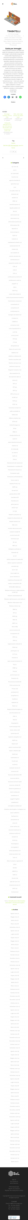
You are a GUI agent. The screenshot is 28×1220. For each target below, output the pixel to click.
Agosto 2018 (13, 1120)
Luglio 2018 (14, 1123)
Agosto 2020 (14, 1051)
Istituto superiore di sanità (14, 559)
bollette (14, 239)
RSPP (13, 740)
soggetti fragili (14, 799)
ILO (14, 511)
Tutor (14, 857)
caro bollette (14, 252)
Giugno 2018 (13, 1127)
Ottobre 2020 (13, 1044)
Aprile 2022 (14, 982)
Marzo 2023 (14, 948)
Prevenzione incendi (13, 681)
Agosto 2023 (14, 930)
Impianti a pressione (14, 514)
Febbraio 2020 (14, 1068)
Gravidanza (14, 497)
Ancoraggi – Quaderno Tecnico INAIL (7, 115)
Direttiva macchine (14, 359)
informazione (14, 145)
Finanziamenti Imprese (14, 469)
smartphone (14, 795)
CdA (14, 270)
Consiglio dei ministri (13, 314)
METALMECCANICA (14, 587)
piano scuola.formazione (14, 661)
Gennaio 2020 (14, 1072)
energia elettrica (14, 435)
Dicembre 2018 (14, 1106)
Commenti (14, 45)
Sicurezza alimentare (13, 774)
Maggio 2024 (14, 917)
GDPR (13, 487)
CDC (14, 273)
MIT (14, 613)
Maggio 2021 (13, 1020)
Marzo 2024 (14, 923)
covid (14, 332)
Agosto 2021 (13, 1010)
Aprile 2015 (14, 1161)
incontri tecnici (14, 535)
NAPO (13, 623)
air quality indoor (14, 190)
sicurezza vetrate (14, 785)
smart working (13, 792)
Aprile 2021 (14, 1023)
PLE (14, 664)
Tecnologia (14, 843)
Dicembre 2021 (14, 996)
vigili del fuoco (14, 881)
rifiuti (14, 719)
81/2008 (11, 36)
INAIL (20, 39)
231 (14, 170)
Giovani (14, 490)
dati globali (14, 345)
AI (14, 187)
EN (14, 428)
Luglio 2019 (14, 1082)
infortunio (13, 538)
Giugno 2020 (14, 1054)
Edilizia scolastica (13, 418)
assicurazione (14, 214)
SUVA (13, 840)
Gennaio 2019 (14, 1103)
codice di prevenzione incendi (14, 297)
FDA (14, 459)
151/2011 (14, 166)
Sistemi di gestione (14, 788)
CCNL (14, 266)
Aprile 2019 (14, 1092)
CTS (14, 342)
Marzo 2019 (14, 1096)
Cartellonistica (14, 259)
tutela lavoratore (16, 43)
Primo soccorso (14, 685)
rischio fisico (14, 733)
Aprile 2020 (14, 1061)
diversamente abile (14, 376)
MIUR (13, 616)
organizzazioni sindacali (14, 644)
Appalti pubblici (14, 208)
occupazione (13, 633)
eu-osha (14, 452)
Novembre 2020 (13, 1041)
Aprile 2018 (14, 1134)
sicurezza (13, 771)
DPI (9, 145)
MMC (14, 619)
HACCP (13, 507)
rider (14, 716)
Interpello (14, 552)
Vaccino (14, 878)
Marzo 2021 (14, 1027)
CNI (14, 287)
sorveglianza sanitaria (13, 805)
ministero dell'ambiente (14, 595)
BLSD (14, 235)
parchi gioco (14, 650)
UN (14, 864)
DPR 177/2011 (14, 394)
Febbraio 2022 (14, 989)
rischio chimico (14, 730)
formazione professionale (11, 39)
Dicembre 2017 (14, 1147)
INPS (14, 545)
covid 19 (13, 335)
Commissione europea (14, 301)
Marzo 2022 (14, 985)
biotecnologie (14, 232)
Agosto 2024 (14, 913)
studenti (14, 836)
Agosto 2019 (13, 1079)
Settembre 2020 (14, 1048)
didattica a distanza (14, 356)
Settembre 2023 (14, 927)
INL (14, 542)
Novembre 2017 (14, 1151)
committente (14, 304)
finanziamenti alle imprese (14, 463)
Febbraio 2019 (14, 1099)
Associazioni (14, 218)
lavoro (13, 569)
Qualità (14, 699)
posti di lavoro (14, 675)
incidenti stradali (14, 531)
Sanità (13, 754)
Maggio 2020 (13, 1058)
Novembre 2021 (14, 999)
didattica (13, 352)
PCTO (14, 654)
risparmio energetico (13, 737)
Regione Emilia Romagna (13, 709)
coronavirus (13, 325)
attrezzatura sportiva (14, 221)
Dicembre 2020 (14, 1037)
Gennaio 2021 (14, 1034)
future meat (14, 480)
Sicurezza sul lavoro (13, 781)
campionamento (14, 246)
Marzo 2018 (14, 1137)
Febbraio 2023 (14, 951)
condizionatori (14, 311)
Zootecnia (14, 892)
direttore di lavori (14, 366)
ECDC (14, 404)
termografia (14, 847)
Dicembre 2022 (14, 958)
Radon (14, 706)
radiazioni (14, 702)
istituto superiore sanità (14, 562)
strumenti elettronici (14, 830)
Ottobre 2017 (14, 1154)
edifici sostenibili (14, 411)
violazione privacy (14, 885)
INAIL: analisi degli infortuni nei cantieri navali (18, 115)
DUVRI (13, 397)
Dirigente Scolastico (13, 370)
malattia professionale (14, 580)
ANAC (14, 201)
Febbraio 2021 (13, 1030)
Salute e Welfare (13, 750)
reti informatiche (13, 712)
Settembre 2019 (14, 1075)
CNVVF (14, 290)
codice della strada (14, 294)
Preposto (13, 678)
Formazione (19, 37)
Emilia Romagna (14, 425)
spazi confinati (14, 812)
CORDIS (14, 321)
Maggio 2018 (13, 1130)
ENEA (14, 432)
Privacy (14, 688)
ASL (14, 211)
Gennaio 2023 (14, 954)
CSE (10, 37)
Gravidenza (14, 500)
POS (14, 671)
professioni (14, 692)
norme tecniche (14, 630)
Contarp (14, 318)
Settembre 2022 (14, 965)
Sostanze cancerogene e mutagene (13, 809)
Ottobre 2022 (14, 961)
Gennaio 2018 (13, 1144)
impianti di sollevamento (14, 518)
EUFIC (14, 456)
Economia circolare (14, 407)
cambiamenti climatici (14, 242)
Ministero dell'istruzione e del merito (14, 599)
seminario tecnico (14, 768)
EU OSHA (13, 449)
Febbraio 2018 (14, 1141)
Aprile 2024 (14, 920)
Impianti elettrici (13, 521)
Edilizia (13, 37)
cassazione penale (13, 263)
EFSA (13, 421)
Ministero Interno (13, 606)
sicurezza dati (14, 778)
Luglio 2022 (14, 972)
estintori (14, 445)
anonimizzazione (14, 204)
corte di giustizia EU (14, 328)
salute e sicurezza (12, 41)
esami (14, 438)
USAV (14, 874)
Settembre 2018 (13, 1116)
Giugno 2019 (14, 1085)
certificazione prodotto (14, 277)
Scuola (13, 761)
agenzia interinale (14, 180)
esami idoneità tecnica (14, 442)
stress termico (14, 826)
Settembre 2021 (14, 1006)
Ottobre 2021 (14, 1003)
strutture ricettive (14, 833)
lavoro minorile (14, 576)
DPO (14, 390)
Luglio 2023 (14, 934)
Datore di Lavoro (13, 349)
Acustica (14, 177)
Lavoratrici (14, 566)
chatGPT (14, 283)
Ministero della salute (13, 602)
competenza (14, 308)
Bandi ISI (14, 228)
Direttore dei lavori (14, 363)
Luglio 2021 (14, 1013)
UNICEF (14, 871)
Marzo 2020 (14, 1065)
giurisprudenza (13, 494)
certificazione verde (14, 280)
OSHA (13, 647)
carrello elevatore (14, 256)
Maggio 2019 (13, 1089)
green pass (14, 504)
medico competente (13, 583)
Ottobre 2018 (13, 1113)
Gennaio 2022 (14, 992)
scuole (14, 764)
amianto (14, 197)
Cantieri (6, 37)
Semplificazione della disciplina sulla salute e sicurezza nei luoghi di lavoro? (15, 902)
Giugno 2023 (14, 937)
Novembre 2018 (14, 1110)
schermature (14, 757)
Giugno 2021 (13, 1017)
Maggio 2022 (14, 979)
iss (13, 556)
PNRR (14, 668)
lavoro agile (14, 573)
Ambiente (13, 194)
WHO (13, 888)
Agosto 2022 (14, 968)
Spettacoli (14, 816)
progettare (14, 695)
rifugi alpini (14, 723)
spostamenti (14, 819)
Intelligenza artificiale (14, 549)
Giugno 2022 (14, 975)
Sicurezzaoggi (14, 34)
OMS (13, 637)
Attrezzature (17, 36)
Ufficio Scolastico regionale (14, 861)
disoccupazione (14, 373)
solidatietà (14, 802)
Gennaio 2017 (14, 1158)
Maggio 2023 (14, 941)
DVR (14, 401)
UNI (14, 867)
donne (14, 380)
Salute (13, 743)
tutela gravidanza (13, 850)
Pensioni (14, 657)
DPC (14, 383)
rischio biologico (13, 726)
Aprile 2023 (14, 944)
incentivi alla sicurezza (14, 528)
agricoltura (13, 183)
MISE (14, 609)
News (5, 41)
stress (14, 823)
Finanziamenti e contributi (14, 466)
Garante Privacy (14, 483)
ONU (14, 640)
